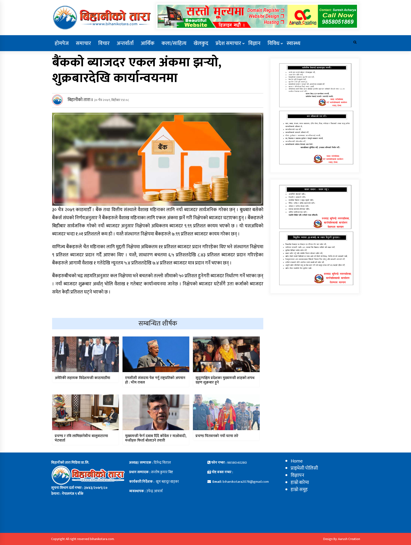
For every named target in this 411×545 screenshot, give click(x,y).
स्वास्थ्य (293, 43)
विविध (273, 43)
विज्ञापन (297, 475)
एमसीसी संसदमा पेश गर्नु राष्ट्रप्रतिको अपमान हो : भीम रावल (155, 380)
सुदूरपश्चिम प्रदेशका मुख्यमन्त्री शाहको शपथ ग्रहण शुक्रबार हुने (225, 380)
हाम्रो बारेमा (300, 482)
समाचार (83, 43)
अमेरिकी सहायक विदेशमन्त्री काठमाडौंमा (82, 378)
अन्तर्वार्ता (125, 43)
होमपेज (62, 43)
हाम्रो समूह (299, 490)
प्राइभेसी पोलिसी (304, 468)
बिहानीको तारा (79, 99)
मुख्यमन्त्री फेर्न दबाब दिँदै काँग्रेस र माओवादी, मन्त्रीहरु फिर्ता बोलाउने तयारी (155, 438)
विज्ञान (254, 43)
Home (297, 461)
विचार (104, 43)
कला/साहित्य (173, 43)
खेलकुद (201, 43)
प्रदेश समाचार (228, 43)
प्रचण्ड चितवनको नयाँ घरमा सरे (217, 436)
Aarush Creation (349, 539)
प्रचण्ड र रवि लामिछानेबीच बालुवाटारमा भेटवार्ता (81, 438)
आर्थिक (147, 43)
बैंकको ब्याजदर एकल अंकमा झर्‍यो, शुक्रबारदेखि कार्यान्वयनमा (136, 70)
